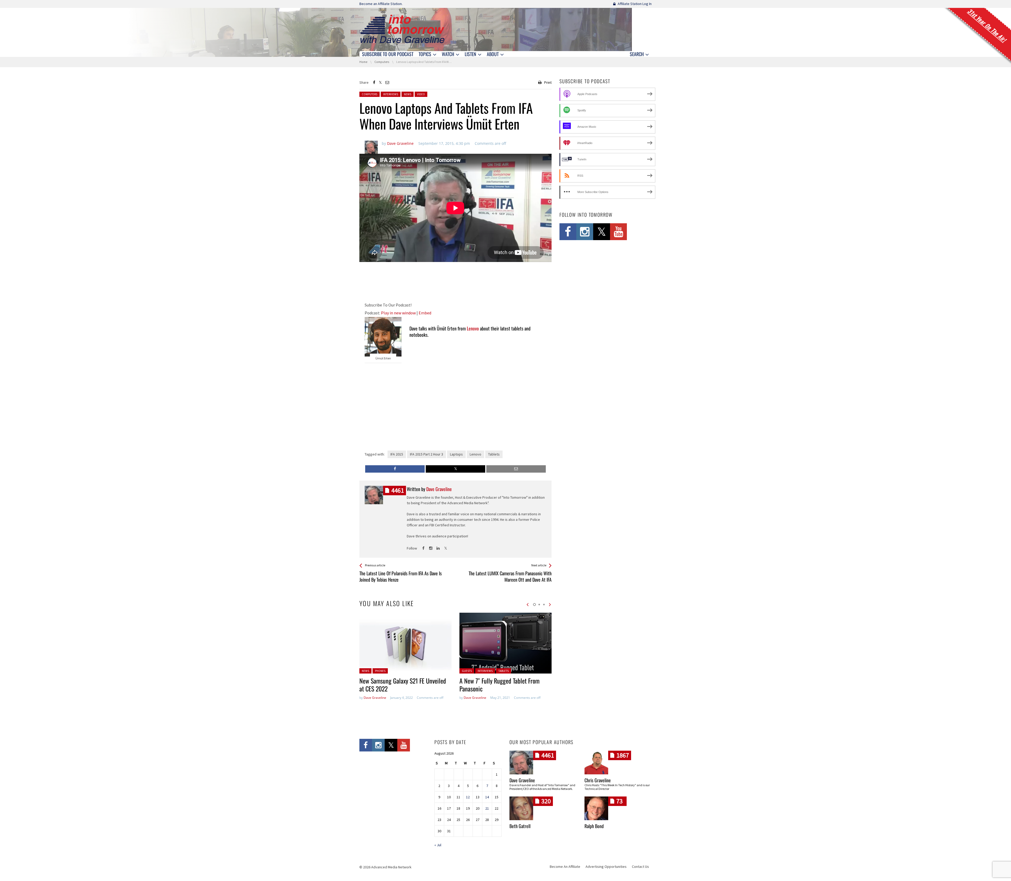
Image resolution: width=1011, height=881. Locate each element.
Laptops (456, 454)
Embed (425, 312)
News (407, 94)
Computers (369, 94)
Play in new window (398, 312)
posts (397, 490)
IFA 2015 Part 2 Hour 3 (426, 454)
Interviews (390, 94)
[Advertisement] (455, 283)
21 (487, 808)
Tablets (494, 454)
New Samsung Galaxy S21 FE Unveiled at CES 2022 (402, 684)
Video (421, 94)
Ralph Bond (594, 826)
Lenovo (473, 328)
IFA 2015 (396, 454)
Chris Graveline (597, 780)
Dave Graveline (375, 697)
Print (548, 82)
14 (487, 797)
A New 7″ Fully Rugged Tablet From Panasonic (499, 684)
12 (468, 797)
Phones (380, 671)
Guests (467, 671)
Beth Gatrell (520, 826)
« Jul (437, 845)
